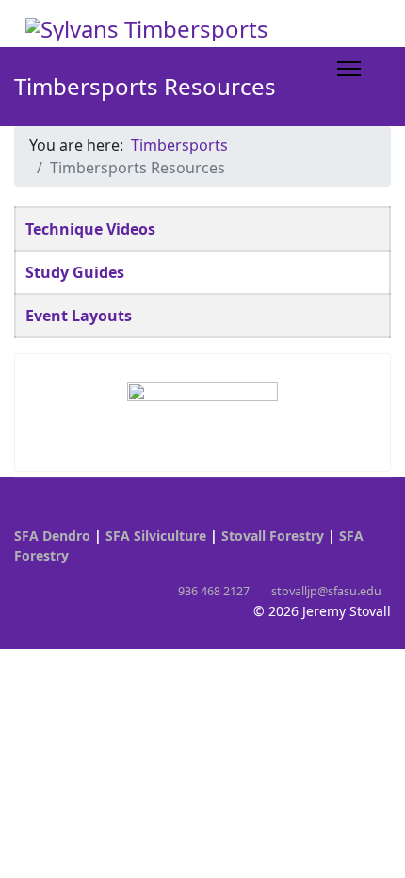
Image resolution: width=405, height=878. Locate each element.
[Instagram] (48, 516)
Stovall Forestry (272, 536)
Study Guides (74, 272)
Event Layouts (78, 315)
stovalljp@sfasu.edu (326, 591)
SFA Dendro (52, 536)
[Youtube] (19, 516)
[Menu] (349, 69)
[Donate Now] (202, 405)
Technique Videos (90, 229)
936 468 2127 (214, 591)
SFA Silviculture (155, 536)
